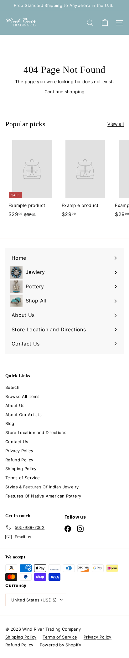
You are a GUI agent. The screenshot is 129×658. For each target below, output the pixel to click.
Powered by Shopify (60, 644)
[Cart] (104, 23)
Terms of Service (22, 477)
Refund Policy (19, 459)
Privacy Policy (19, 450)
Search (12, 387)
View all (115, 124)
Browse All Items (22, 396)
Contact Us (16, 441)
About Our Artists (23, 414)
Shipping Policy (20, 468)
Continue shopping (64, 91)
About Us (15, 405)
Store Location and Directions (35, 432)
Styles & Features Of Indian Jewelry (42, 486)
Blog (9, 423)
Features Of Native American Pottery (43, 495)
